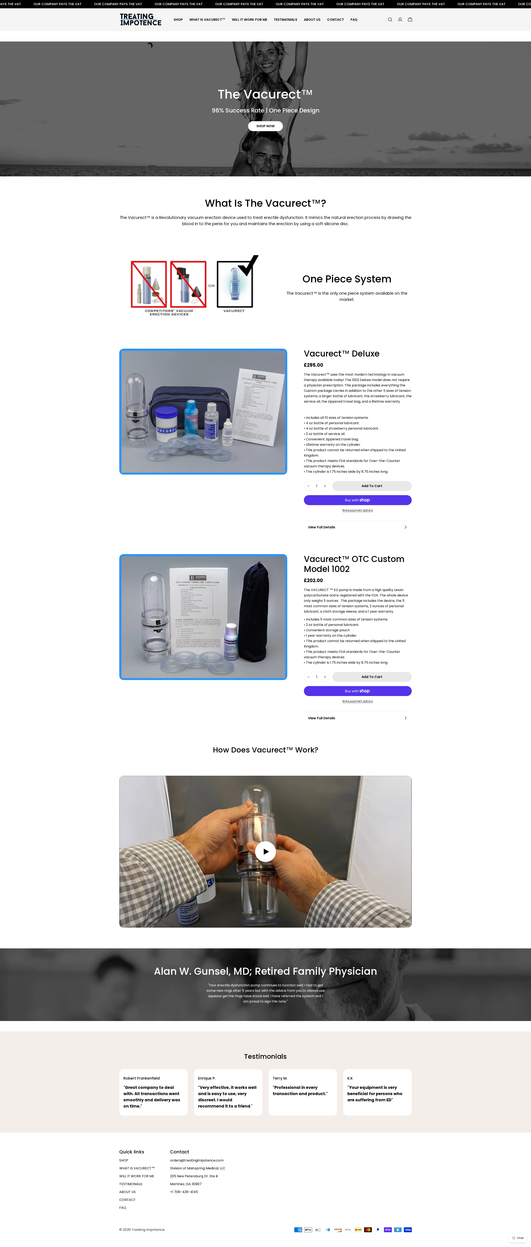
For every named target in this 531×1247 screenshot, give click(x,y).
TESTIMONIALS (130, 1184)
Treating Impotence (148, 1229)
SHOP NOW (265, 126)
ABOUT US (127, 1192)
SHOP (123, 1160)
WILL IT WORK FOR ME (136, 1176)
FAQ (122, 1207)
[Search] (390, 19)
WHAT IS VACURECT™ (137, 1168)
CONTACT (127, 1199)
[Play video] (265, 852)
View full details (321, 527)
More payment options (357, 510)
